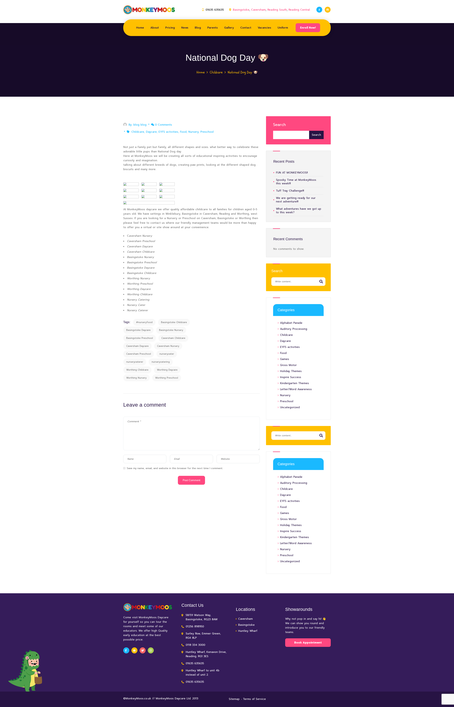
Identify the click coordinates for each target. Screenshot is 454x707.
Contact (245, 28)
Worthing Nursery (136, 377)
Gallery (229, 28)
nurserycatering (161, 362)
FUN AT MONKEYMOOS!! (292, 172)
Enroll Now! (308, 28)
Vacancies (264, 28)
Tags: (126, 322)
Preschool (207, 132)
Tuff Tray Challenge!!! (290, 190)
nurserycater (166, 354)
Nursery (193, 132)
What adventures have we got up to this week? (298, 210)
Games (284, 359)
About (154, 28)
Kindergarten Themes (294, 383)
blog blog (139, 125)
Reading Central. (299, 10)
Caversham (258, 10)
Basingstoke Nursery (171, 330)
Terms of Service (254, 699)
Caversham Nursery (168, 346)
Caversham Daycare (137, 346)
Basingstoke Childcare (174, 322)
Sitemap (234, 699)
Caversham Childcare (173, 338)
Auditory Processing (293, 329)
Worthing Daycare (167, 370)
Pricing (170, 28)
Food (183, 132)
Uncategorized (290, 407)
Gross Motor (288, 365)
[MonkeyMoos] (149, 9)
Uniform (283, 28)
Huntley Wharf (247, 631)
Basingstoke (241, 10)
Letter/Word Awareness (296, 389)
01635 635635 (215, 10)
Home (140, 28)
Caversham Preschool (138, 354)
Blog (198, 28)
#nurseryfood (144, 322)
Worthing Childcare (137, 370)
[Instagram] (328, 10)
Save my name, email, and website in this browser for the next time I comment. (175, 468)
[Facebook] (319, 10)
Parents (212, 28)
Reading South (277, 10)
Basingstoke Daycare (138, 330)
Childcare (216, 72)
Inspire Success (290, 377)
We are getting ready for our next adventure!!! (295, 199)
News (184, 28)
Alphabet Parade (291, 323)
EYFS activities (168, 132)
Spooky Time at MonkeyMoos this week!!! (296, 181)
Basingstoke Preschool (139, 338)
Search (279, 125)
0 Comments (163, 125)
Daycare (151, 132)
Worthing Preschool (166, 377)
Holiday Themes (291, 371)
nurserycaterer (134, 362)
